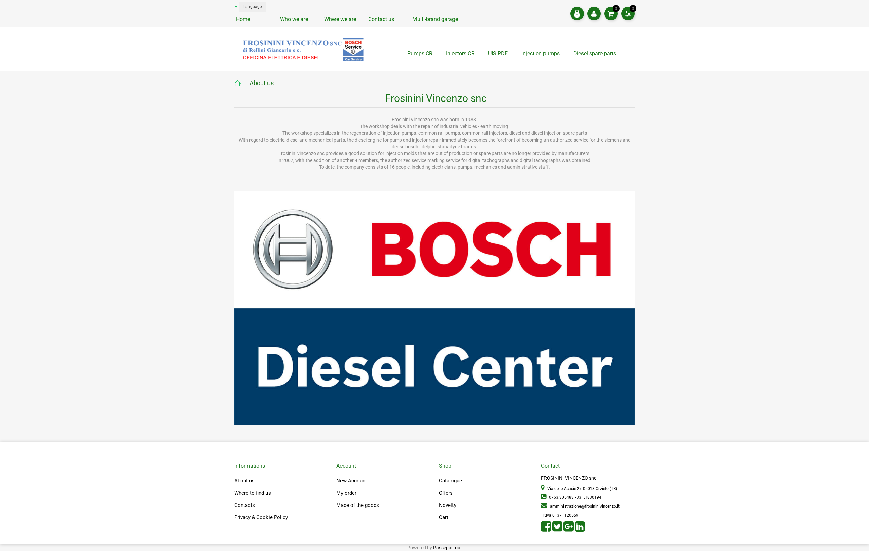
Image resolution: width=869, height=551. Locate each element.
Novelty (447, 505)
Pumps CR (419, 53)
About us (261, 83)
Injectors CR (460, 53)
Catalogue (450, 481)
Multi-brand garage (435, 19)
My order (346, 493)
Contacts (244, 505)
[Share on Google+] (569, 529)
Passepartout (447, 547)
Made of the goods (357, 505)
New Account (351, 481)
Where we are (340, 19)
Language (252, 6)
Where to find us (252, 493)
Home (243, 19)
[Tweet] (557, 529)
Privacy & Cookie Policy (261, 517)
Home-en (241, 83)
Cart (443, 517)
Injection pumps (540, 53)
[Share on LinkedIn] (580, 529)
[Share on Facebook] (546, 529)
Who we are (294, 19)
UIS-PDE (498, 53)
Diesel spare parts (594, 53)
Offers (446, 493)
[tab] (595, 55)
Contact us (381, 19)
